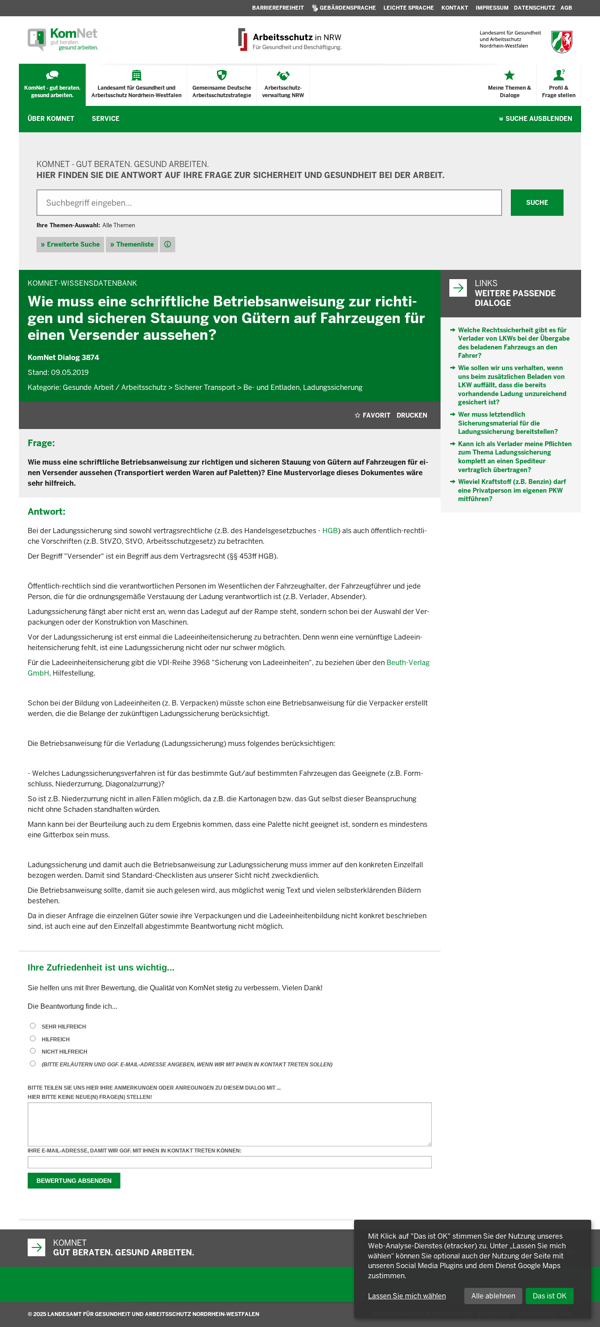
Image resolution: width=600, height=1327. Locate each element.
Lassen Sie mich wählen (407, 1296)
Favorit (376, 415)
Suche (539, 119)
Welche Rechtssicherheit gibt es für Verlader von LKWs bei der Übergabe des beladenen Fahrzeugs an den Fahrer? (514, 343)
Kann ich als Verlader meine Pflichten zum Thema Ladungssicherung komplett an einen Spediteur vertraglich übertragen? (515, 457)
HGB (330, 530)
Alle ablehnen (493, 1296)
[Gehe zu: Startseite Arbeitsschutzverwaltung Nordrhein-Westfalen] (289, 40)
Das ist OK (550, 1296)
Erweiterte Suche (73, 244)
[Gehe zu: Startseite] (63, 40)
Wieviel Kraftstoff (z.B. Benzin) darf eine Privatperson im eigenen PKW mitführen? (512, 490)
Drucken (412, 415)
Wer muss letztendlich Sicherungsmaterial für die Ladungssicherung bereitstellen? (508, 423)
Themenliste (135, 244)
